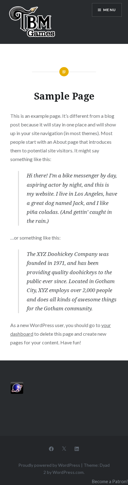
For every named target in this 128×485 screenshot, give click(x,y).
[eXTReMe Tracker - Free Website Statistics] (17, 392)
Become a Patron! (110, 481)
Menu (109, 9)
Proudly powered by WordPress (49, 465)
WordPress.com (68, 472)
